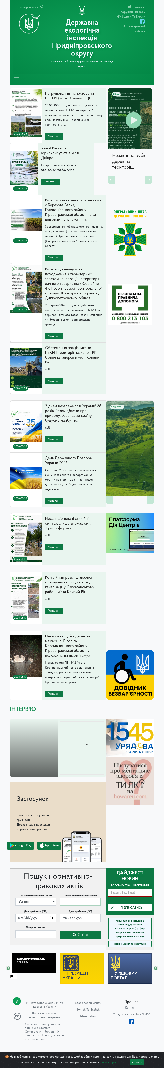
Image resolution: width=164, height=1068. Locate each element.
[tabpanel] (34, 963)
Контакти (131, 1007)
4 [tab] (79, 987)
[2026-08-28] (26, 137)
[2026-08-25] (26, 313)
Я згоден (137, 1062)
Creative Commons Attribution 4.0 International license (42, 1031)
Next (156, 968)
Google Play (22, 845)
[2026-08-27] (24, 192)
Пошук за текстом (35, 927)
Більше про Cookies (113, 1062)
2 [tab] (67, 987)
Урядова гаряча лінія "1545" (131, 1014)
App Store (51, 845)
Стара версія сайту (88, 1003)
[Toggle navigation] (16, 79)
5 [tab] (85, 987)
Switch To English (88, 1009)
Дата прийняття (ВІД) (35, 911)
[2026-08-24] (26, 391)
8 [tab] (103, 987)
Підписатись (132, 907)
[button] (111, 180)
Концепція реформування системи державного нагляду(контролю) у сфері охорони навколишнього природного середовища (130, 929)
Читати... (54, 136)
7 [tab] (97, 987)
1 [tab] (61, 987)
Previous (8, 968)
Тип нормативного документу (35, 895)
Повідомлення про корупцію (130, 944)
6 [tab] (91, 987)
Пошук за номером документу (80, 895)
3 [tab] (73, 987)
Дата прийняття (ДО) (80, 911)
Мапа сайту (88, 1016)
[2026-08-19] (26, 562)
